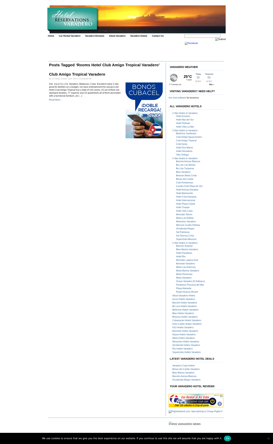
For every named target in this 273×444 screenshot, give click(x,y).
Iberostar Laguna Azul (187, 260)
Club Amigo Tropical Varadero (77, 74)
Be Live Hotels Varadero (184, 306)
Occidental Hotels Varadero (186, 345)
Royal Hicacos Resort (187, 292)
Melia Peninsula (184, 274)
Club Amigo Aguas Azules (189, 137)
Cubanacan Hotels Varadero (186, 320)
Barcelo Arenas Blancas (188, 161)
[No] (268, 438)
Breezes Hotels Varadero (185, 317)
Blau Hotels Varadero (183, 313)
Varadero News (189, 424)
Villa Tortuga (182, 154)
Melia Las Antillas (185, 218)
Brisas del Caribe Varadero (186, 369)
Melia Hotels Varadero (183, 338)
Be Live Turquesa (185, 168)
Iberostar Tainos (184, 214)
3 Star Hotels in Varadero (185, 130)
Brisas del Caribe (185, 179)
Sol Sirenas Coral (185, 235)
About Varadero (117, 36)
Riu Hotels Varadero (182, 348)
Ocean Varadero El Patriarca (190, 281)
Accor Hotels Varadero (183, 299)
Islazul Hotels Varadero (184, 334)
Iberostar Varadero (185, 263)
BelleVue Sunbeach (186, 133)
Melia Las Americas (186, 267)
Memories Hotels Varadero (185, 341)
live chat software (177, 97)
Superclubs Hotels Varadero (186, 352)
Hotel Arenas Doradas (187, 189)
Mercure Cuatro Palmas (188, 225)
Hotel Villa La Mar (185, 126)
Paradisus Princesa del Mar (190, 285)
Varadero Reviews (94, 36)
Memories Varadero (186, 221)
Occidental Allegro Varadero (186, 379)
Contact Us (158, 36)
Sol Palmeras (183, 232)
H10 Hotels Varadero (183, 327)
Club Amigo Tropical (186, 140)
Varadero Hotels (138, 36)
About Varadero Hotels (183, 295)
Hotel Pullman (183, 123)
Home (51, 36)
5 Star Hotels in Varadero (185, 243)
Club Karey (181, 144)
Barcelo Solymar (184, 246)
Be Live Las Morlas (185, 165)
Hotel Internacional (185, 200)
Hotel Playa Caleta (185, 204)
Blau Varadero (183, 172)
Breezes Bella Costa (186, 175)
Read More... (55, 99)
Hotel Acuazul (183, 116)
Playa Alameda (183, 288)
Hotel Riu (181, 256)
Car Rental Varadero (69, 36)
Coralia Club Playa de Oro (189, 186)
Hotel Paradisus (184, 253)
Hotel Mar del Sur (185, 119)
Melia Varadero (183, 277)
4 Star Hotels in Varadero (185, 158)
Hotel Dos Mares (184, 147)
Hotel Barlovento (184, 193)
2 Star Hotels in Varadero (185, 113)
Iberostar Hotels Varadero (185, 331)
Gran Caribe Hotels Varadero (187, 324)
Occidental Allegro (185, 228)
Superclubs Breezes (186, 239)
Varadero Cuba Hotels (183, 365)
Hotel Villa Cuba (184, 211)
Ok (227, 438)
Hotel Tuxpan (183, 207)
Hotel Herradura (184, 151)
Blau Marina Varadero (187, 249)
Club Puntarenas (184, 182)
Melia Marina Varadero (187, 270)
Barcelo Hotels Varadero (184, 302)
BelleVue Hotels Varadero (185, 309)
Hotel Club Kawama (186, 196)
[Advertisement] (115, 50)
